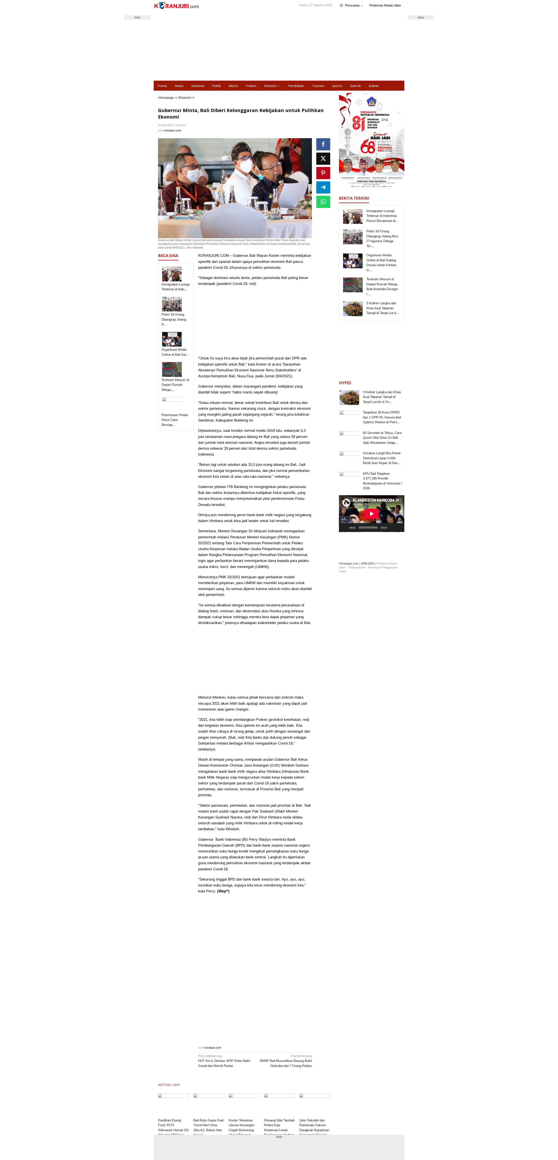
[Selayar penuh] (398, 527)
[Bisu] (392, 527)
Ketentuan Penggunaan (383, 567)
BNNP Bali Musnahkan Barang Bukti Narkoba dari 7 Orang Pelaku (286, 1061)
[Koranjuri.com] (176, 5)
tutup (137, 17)
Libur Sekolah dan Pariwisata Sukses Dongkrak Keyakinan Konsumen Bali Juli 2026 (314, 1130)
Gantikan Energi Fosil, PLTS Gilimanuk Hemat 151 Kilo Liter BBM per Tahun (173, 1130)
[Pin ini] (323, 173)
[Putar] (344, 527)
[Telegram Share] (323, 187)
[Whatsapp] (323, 202)
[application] (371, 513)
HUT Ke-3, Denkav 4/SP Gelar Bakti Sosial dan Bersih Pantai (224, 1061)
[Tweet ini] (323, 159)
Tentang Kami (357, 567)
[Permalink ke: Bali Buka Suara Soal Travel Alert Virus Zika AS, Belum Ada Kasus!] (208, 1105)
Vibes (342, 571)
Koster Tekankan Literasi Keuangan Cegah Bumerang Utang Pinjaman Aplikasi (241, 1130)
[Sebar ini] (323, 144)
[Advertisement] (279, 45)
